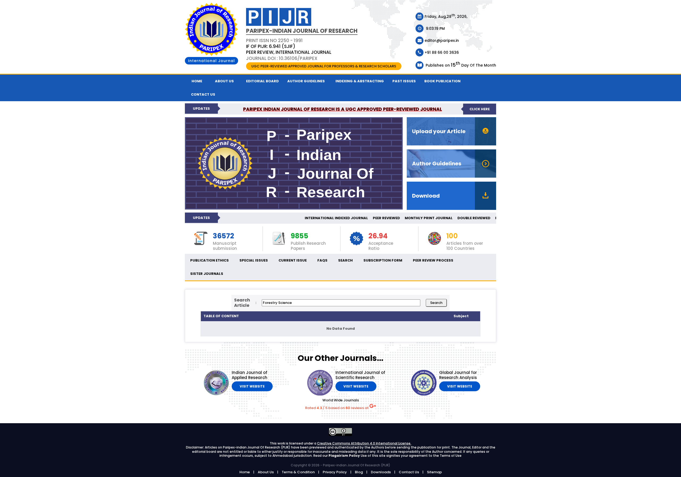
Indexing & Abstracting (359, 81)
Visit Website (252, 386)
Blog (359, 472)
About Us (224, 81)
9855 (299, 236)
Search (345, 260)
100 (452, 236)
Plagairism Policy (345, 455)
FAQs (322, 260)
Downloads (381, 472)
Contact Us (409, 472)
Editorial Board (262, 81)
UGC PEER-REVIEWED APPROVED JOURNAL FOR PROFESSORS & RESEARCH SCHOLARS (323, 66)
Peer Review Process (433, 260)
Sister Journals (206, 273)
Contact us (203, 94)
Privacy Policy (335, 472)
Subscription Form (382, 260)
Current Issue (293, 260)
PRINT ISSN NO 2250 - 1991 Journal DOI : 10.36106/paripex (288, 49)
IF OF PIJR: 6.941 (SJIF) (270, 46)
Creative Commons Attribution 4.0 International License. (364, 443)
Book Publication (442, 81)
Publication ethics (209, 260)
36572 (223, 236)
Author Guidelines (306, 81)
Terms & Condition (298, 472)
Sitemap (434, 472)
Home (197, 81)
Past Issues (404, 81)
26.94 (378, 236)
